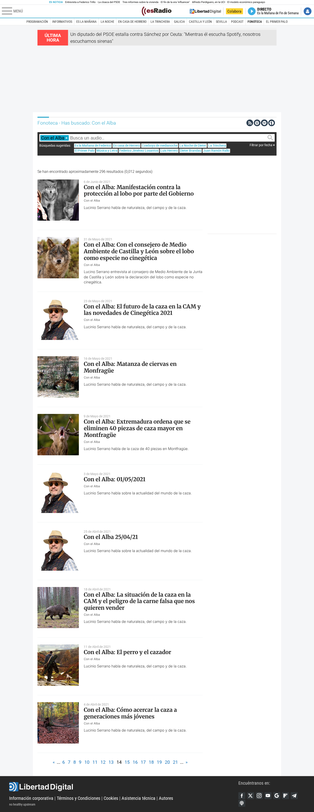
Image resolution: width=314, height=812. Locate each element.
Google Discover (276, 795)
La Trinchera (160, 21)
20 (167, 762)
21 (175, 762)
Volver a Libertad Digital (205, 11)
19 (159, 762)
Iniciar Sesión (307, 11)
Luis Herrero (169, 150)
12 (103, 762)
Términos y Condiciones (78, 798)
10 (86, 762)
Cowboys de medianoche (159, 145)
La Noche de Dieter (193, 145)
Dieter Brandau (190, 150)
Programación (37, 21)
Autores (166, 798)
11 (94, 762)
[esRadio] (156, 11)
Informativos (62, 21)
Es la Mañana (86, 21)
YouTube (268, 795)
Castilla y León (200, 21)
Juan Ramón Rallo (216, 150)
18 (151, 762)
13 (111, 762)
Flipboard (285, 795)
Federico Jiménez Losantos (138, 150)
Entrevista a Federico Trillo (80, 2)
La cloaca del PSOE (109, 2)
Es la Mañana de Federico (93, 145)
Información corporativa (31, 798)
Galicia (179, 21)
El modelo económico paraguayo (246, 2)
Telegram (294, 795)
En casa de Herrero (132, 21)
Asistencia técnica (138, 798)
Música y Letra (107, 150)
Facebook (241, 795)
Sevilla (221, 21)
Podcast (237, 21)
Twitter (250, 795)
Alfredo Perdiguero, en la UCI (208, 2)
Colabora (234, 11)
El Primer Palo (277, 21)
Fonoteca (255, 21)
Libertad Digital (123, 786)
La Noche (107, 21)
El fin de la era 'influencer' (175, 2)
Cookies (111, 798)
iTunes (241, 803)
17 (143, 762)
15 (127, 762)
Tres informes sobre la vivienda (140, 2)
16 (135, 762)
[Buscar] (270, 138)
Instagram (259, 795)
